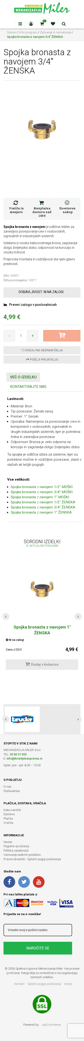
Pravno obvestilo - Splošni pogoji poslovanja (32, 859)
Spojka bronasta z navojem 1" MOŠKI (40, 497)
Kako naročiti (12, 810)
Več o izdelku (23, 377)
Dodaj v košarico (45, 664)
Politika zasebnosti (16, 850)
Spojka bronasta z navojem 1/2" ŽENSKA (43, 502)
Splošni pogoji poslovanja (44, 984)
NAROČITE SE (37, 948)
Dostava (9, 814)
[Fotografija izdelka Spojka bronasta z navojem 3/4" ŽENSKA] (42, 129)
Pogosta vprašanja (16, 846)
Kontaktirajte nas (28, 386)
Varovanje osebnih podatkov (22, 854)
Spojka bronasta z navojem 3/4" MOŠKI (42, 492)
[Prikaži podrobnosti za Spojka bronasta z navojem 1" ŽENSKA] (42, 589)
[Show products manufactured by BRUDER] (22, 719)
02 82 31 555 (18, 754)
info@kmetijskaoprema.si (24, 758)
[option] (42, 719)
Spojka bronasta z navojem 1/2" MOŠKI (42, 487)
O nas (7, 786)
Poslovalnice (12, 791)
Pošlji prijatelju (43, 359)
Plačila (8, 818)
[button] (5, 616)
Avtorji (68, 984)
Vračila (8, 822)
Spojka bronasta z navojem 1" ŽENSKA (41, 512)
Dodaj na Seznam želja (43, 350)
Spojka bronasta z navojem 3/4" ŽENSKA (43, 507)
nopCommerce (51, 1024)
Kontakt (19, 984)
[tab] (23, 377)
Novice (8, 842)
